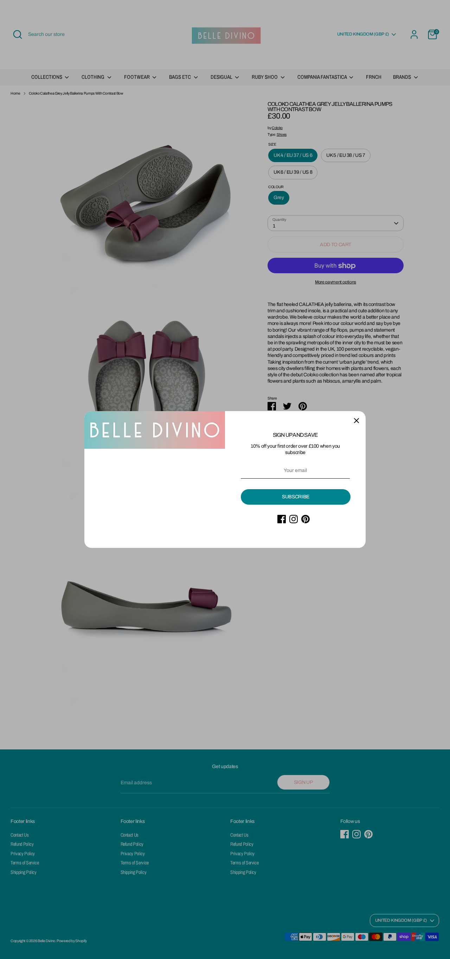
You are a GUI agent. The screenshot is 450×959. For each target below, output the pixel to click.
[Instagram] (293, 519)
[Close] (356, 420)
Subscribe (295, 496)
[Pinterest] (305, 519)
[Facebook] (281, 519)
